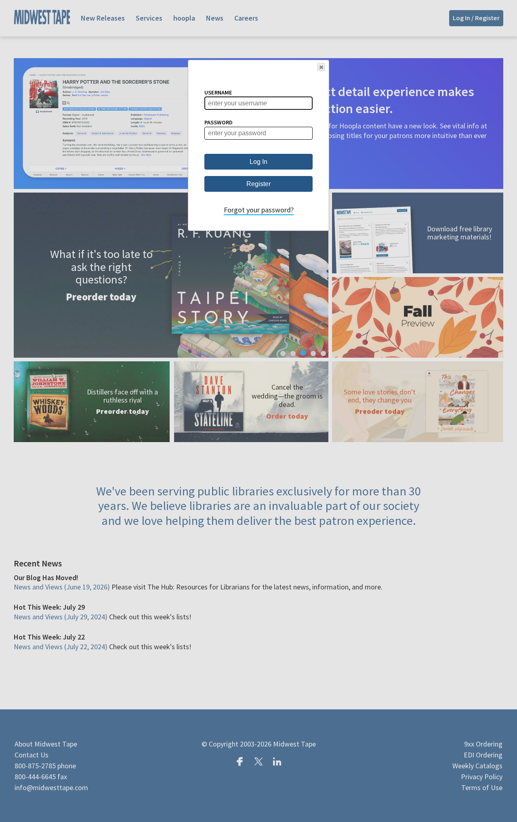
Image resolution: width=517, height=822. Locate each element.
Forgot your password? (259, 209)
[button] (321, 67)
